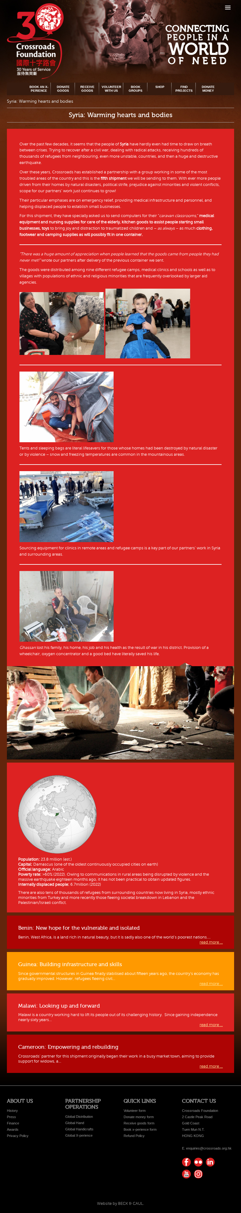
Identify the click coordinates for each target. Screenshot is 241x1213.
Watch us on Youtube (186, 1174)
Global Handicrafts (79, 1129)
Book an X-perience (38, 88)
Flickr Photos (198, 1162)
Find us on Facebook (186, 1162)
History (12, 1110)
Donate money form (139, 1117)
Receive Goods (87, 88)
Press (11, 1117)
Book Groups (135, 88)
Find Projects (184, 88)
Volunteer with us (111, 88)
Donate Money (208, 88)
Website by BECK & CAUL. (120, 1203)
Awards (13, 1129)
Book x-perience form (140, 1129)
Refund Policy (134, 1136)
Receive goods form (139, 1123)
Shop (159, 87)
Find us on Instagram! (198, 1174)
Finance (13, 1123)
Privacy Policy (18, 1136)
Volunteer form (135, 1110)
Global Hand (74, 1123)
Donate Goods (63, 88)
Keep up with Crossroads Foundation (210, 1162)
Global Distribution (79, 1116)
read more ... (211, 942)
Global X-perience (79, 1135)
